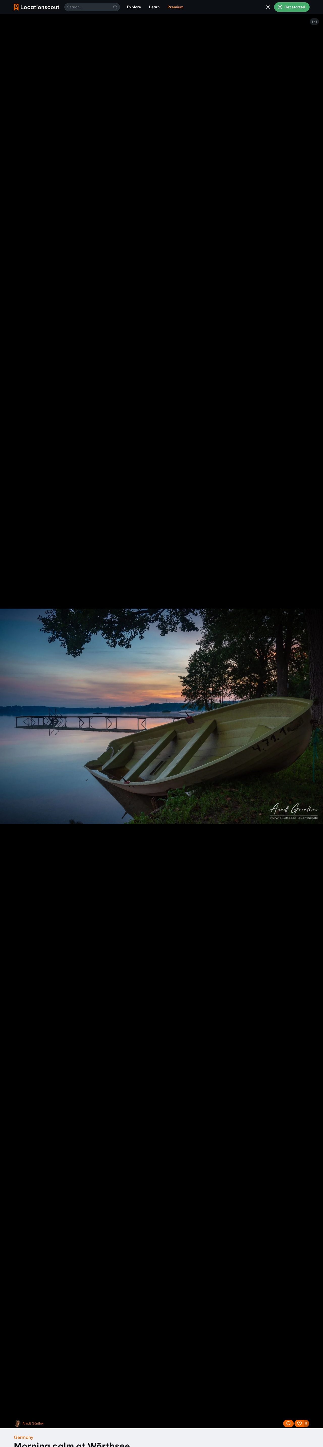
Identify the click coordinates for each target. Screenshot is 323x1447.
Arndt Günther (33, 1423)
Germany (23, 1437)
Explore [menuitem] (134, 7)
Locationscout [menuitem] (36, 7)
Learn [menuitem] (154, 7)
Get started (294, 7)
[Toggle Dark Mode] (268, 7)
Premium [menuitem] (175, 7)
